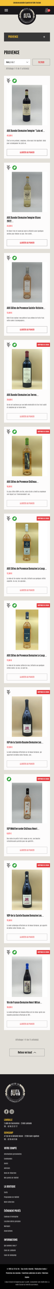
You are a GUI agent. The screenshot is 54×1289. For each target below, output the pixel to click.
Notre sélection (9, 1202)
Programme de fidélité (11, 1197)
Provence (13, 37)
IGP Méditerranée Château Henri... (23, 829)
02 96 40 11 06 (12, 1139)
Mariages (7, 1226)
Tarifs (6, 1193)
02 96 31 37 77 (12, 1127)
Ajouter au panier (27, 153)
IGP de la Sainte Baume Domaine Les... (25, 742)
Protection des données (13, 1273)
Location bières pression (12, 1221)
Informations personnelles (13, 1154)
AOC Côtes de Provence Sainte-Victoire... (26, 308)
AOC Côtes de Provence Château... (23, 482)
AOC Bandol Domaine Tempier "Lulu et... (26, 131)
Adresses (7, 1168)
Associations (8, 1231)
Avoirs (6, 1164)
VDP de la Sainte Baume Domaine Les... (25, 916)
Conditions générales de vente (31, 1273)
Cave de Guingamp (10, 1255)
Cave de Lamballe (10, 1250)
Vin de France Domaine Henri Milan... (24, 1002)
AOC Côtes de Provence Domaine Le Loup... (27, 569)
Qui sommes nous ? (10, 1246)
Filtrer (41, 62)
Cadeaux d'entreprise (11, 1217)
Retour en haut (27, 1053)
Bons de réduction (10, 1173)
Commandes (8, 1159)
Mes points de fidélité (11, 1178)
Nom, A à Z (17, 62)
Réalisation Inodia (40, 1269)
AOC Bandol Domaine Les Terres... (23, 395)
